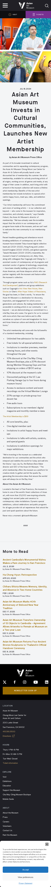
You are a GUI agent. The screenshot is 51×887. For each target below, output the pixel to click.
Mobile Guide (8, 799)
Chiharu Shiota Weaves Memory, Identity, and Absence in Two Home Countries (25, 588)
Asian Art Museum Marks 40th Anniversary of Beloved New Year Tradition (20, 605)
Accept (25, 870)
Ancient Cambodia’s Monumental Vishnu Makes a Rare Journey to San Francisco (24, 561)
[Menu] (5, 5)
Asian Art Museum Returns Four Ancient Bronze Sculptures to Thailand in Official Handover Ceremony (24, 645)
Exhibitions (7, 781)
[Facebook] (15, 682)
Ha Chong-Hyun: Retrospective (20, 575)
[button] (47, 844)
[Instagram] (24, 682)
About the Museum (10, 813)
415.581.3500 (9, 732)
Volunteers (7, 826)
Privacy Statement (25, 883)
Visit (4, 777)
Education (7, 786)
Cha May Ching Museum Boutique (17, 795)
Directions (7, 736)
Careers (6, 822)
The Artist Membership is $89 (16, 416)
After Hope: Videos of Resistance (31, 292)
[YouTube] (35, 682)
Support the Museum (11, 790)
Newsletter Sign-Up (25, 690)
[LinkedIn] (46, 682)
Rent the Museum (10, 835)
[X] (5, 682)
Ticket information (10, 763)
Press (5, 817)
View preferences (25, 877)
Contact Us (7, 831)
